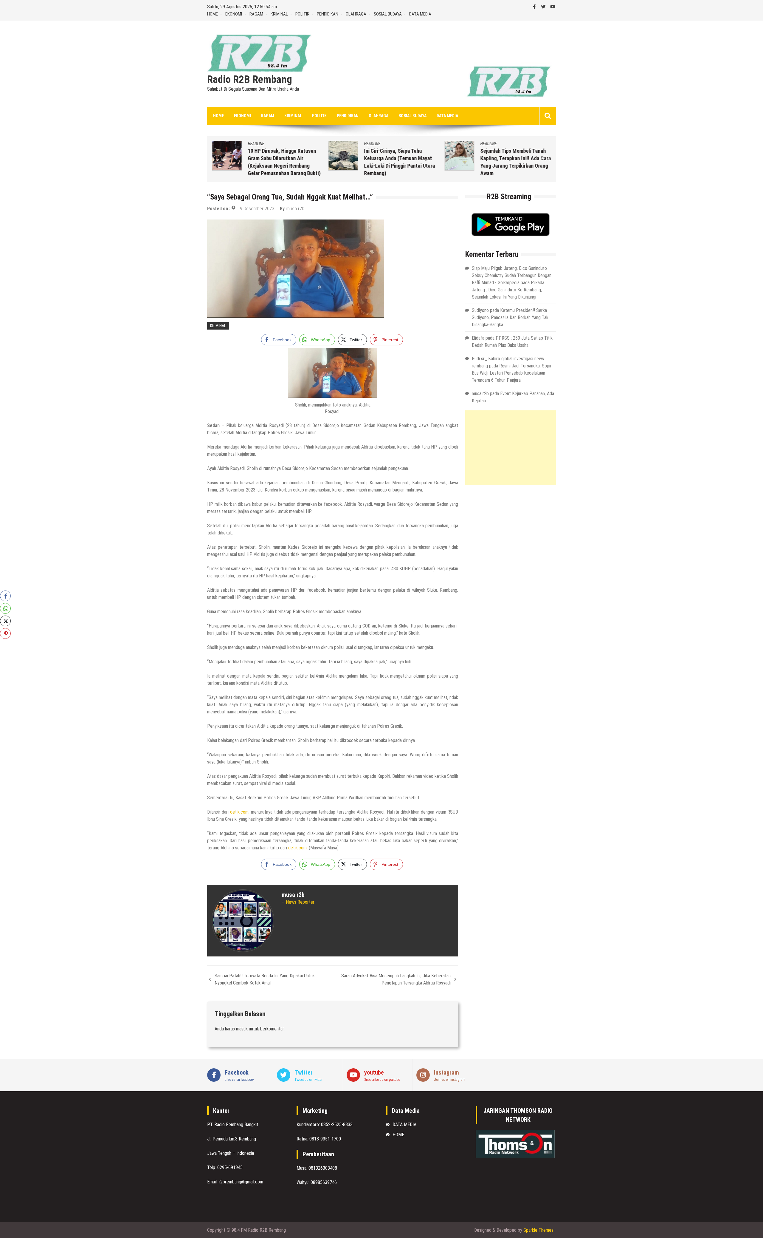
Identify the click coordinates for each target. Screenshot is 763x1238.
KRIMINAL (279, 14)
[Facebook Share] (5, 596)
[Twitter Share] (5, 621)
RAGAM (256, 14)
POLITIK (302, 14)
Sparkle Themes (538, 1230)
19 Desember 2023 (256, 208)
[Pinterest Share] (5, 633)
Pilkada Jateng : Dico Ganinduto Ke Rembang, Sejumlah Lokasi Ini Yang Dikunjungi (508, 290)
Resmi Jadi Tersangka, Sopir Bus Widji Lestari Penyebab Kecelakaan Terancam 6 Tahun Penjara (512, 373)
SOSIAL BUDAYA (388, 14)
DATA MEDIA (420, 14)
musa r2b (295, 208)
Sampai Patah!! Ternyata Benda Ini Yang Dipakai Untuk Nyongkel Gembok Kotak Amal (265, 979)
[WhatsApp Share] (5, 608)
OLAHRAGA (356, 14)
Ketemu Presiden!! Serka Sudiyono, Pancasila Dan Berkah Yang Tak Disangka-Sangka (510, 317)
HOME (212, 14)
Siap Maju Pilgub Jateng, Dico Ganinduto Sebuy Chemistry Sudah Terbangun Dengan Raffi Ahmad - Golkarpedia (511, 275)
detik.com (239, 812)
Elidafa (478, 338)
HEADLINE (254, 143)
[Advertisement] (510, 447)
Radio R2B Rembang (249, 80)
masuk (242, 1029)
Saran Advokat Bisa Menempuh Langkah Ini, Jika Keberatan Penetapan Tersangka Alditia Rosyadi (396, 979)
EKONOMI (233, 14)
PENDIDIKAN (327, 14)
